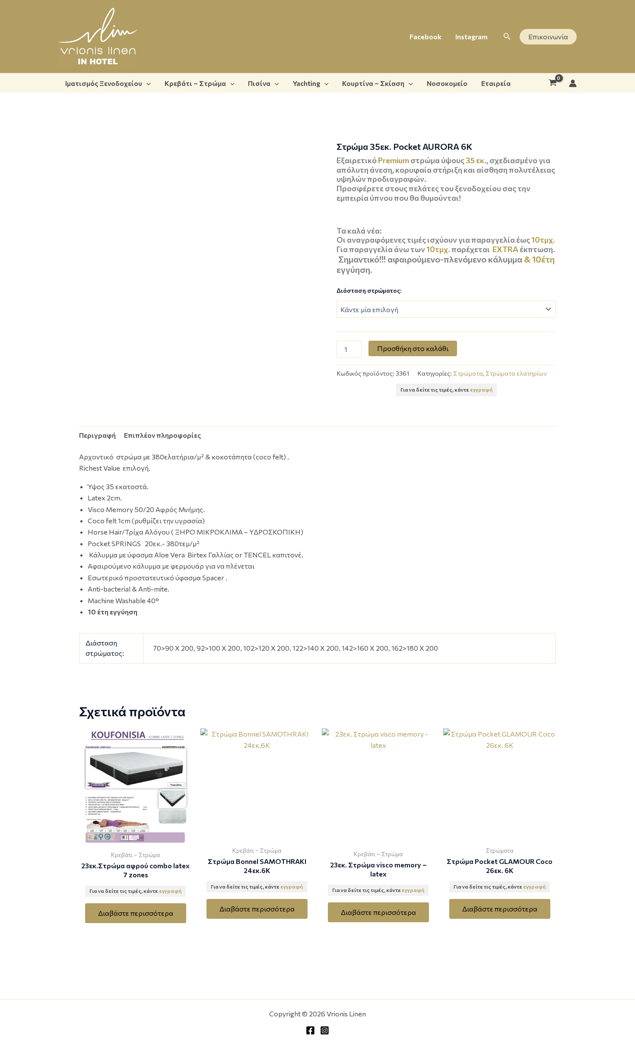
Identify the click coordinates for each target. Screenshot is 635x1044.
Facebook (425, 36)
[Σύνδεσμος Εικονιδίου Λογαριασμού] (573, 83)
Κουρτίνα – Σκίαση (373, 83)
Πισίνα (259, 83)
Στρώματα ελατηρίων (516, 373)
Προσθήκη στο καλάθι (412, 348)
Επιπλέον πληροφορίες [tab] (162, 435)
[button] (507, 36)
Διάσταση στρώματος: (369, 290)
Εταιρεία (496, 83)
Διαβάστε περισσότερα (135, 913)
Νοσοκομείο (447, 83)
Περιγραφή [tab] (97, 435)
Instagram (471, 36)
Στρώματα (468, 373)
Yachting (306, 83)
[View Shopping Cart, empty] (552, 83)
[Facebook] (310, 1030)
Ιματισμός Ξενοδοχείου (103, 83)
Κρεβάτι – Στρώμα (195, 83)
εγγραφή (481, 389)
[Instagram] (324, 1030)
